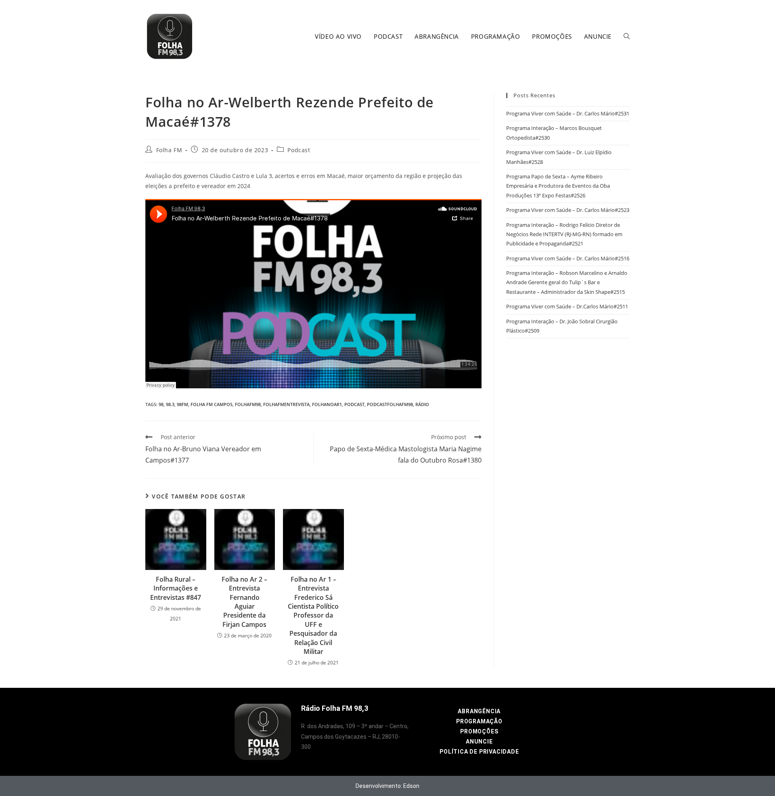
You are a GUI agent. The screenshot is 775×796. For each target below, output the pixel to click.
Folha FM (169, 150)
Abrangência (479, 711)
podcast (354, 404)
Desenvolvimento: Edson (387, 786)
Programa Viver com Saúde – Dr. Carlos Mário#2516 (567, 258)
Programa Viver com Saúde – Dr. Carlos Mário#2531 (567, 113)
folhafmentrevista (286, 404)
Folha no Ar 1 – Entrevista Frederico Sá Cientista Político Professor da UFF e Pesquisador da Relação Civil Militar (313, 615)
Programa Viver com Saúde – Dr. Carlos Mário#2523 (567, 210)
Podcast (298, 150)
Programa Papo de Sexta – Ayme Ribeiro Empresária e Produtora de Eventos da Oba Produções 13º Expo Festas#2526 (558, 186)
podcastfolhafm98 (390, 404)
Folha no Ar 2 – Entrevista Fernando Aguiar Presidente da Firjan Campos (244, 602)
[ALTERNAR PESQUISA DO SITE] (627, 36)
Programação (479, 721)
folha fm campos (211, 404)
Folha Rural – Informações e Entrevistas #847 (175, 588)
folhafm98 (248, 404)
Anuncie (479, 741)
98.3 (170, 404)
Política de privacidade (479, 751)
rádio (422, 404)
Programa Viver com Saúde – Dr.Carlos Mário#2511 (567, 306)
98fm (182, 404)
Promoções (479, 731)
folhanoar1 (327, 404)
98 (161, 404)
